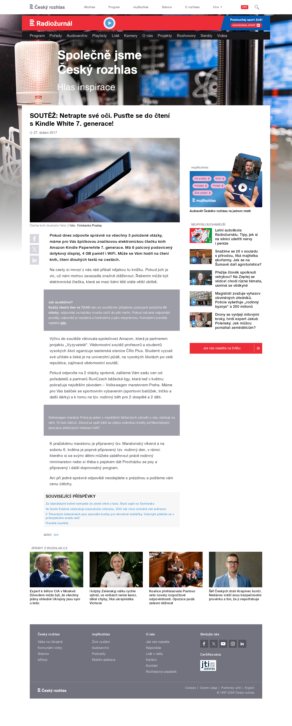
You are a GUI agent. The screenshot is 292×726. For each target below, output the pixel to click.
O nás (147, 35)
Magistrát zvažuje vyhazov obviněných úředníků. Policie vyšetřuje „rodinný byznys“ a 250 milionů (237, 300)
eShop (42, 660)
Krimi (218, 178)
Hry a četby (200, 178)
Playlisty (99, 35)
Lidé (115, 35)
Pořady (55, 35)
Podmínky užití (231, 687)
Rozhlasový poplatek (161, 672)
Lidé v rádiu (154, 654)
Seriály (206, 35)
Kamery (131, 35)
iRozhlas (89, 7)
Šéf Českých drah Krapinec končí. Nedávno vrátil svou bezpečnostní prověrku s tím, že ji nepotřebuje (235, 595)
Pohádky (199, 185)
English (249, 687)
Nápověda (153, 648)
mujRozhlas (141, 7)
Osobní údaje (209, 687)
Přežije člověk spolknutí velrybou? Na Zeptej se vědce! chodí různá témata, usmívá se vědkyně (238, 278)
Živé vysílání (201, 193)
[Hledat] (256, 7)
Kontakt (152, 666)
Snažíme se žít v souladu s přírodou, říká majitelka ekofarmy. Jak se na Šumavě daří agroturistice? (238, 257)
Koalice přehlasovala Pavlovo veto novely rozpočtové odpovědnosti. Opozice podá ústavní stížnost (172, 597)
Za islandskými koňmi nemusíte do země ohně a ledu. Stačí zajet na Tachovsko (100, 503)
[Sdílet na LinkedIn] (34, 260)
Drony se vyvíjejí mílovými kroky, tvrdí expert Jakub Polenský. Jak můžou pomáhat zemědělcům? (237, 321)
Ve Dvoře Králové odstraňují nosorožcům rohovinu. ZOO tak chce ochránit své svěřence (106, 509)
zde (63, 323)
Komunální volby (50, 648)
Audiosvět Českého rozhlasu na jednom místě (220, 211)
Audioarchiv (77, 35)
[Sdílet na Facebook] (34, 238)
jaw (56, 534)
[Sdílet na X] (34, 249)
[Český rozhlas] (47, 7)
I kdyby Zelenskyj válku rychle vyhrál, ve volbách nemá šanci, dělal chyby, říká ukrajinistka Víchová (113, 597)
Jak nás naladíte (158, 642)
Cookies (190, 687)
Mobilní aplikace (104, 660)
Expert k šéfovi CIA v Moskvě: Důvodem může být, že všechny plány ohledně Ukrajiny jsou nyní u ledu (55, 597)
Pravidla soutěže (57, 523)
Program (114, 7)
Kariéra (151, 660)
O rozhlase (192, 7)
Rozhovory (186, 35)
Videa (222, 35)
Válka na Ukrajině (50, 642)
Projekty (165, 35)
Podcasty (99, 654)
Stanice (167, 7)
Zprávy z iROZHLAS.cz (49, 548)
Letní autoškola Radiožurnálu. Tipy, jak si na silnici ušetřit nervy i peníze (236, 236)
